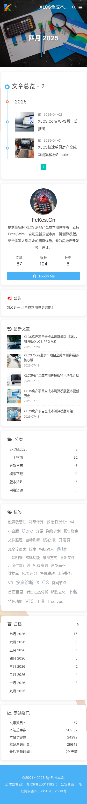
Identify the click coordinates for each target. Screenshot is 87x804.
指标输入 (46, 549)
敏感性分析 (56, 521)
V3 (10, 582)
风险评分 (29, 573)
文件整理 (15, 540)
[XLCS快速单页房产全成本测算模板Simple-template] (24, 148)
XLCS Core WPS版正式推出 (57, 125)
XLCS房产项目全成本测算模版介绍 (48, 411)
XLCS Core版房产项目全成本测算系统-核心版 (52, 357)
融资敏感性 (17, 522)
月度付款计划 (19, 565)
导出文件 (67, 557)
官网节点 (59, 583)
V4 (72, 522)
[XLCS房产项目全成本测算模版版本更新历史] (14, 396)
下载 (73, 592)
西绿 (62, 549)
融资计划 (53, 531)
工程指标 (65, 573)
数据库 (13, 573)
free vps (55, 601)
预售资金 (71, 531)
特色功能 (15, 601)
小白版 (13, 531)
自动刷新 (32, 540)
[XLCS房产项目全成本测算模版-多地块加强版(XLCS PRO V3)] (14, 342)
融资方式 (50, 557)
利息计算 (36, 522)
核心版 (49, 539)
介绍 (39, 531)
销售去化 (58, 592)
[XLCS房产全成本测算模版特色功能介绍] (14, 379)
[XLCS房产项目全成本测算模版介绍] (14, 414)
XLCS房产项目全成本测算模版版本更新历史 (51, 393)
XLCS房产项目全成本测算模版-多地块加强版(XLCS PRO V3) (50, 339)
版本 (32, 549)
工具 (40, 601)
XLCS (42, 582)
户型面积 (58, 565)
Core (27, 531)
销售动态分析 (37, 592)
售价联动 (47, 573)
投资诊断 (24, 582)
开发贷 (64, 540)
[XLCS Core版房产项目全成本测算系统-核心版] (14, 361)
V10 (29, 601)
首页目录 (15, 592)
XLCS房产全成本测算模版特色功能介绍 (51, 375)
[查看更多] (77, 624)
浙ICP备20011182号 (42, 784)
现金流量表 (17, 549)
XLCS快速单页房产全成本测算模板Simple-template (57, 152)
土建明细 (15, 557)
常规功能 (32, 557)
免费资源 (40, 565)
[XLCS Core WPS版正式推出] (24, 122)
